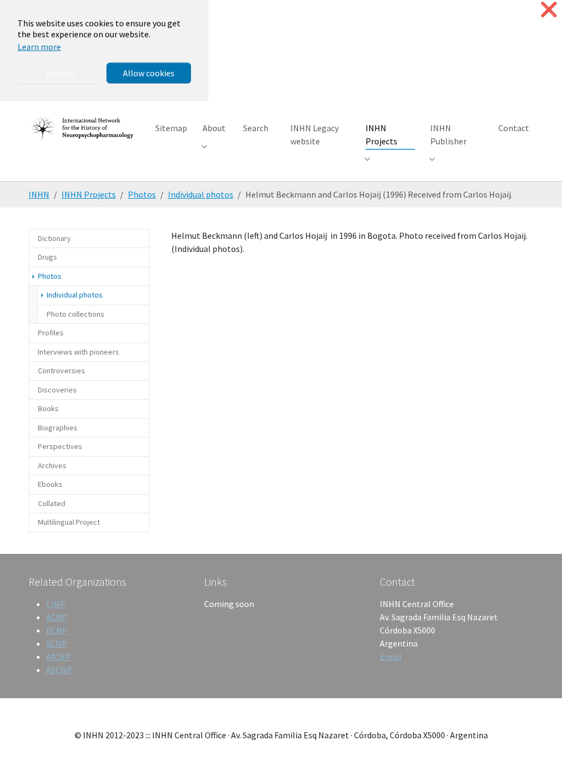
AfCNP (58, 656)
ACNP (57, 616)
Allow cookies (149, 73)
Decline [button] (60, 73)
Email (391, 656)
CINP (55, 603)
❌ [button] (549, 9)
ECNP (57, 630)
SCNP (56, 643)
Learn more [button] (39, 46)
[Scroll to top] (538, 739)
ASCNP (59, 669)
